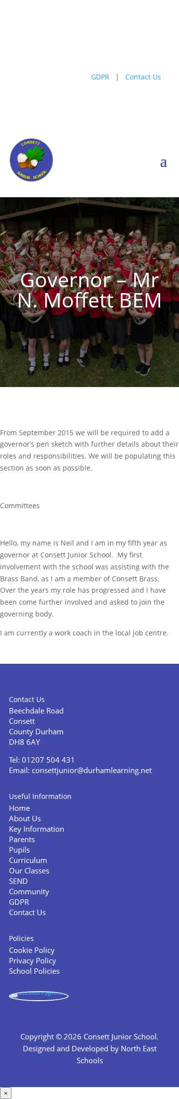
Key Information (36, 829)
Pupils (19, 850)
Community (29, 891)
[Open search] (61, 48)
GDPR (100, 76)
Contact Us (143, 76)
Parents (22, 839)
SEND (18, 881)
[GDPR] (104, 48)
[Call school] (75, 48)
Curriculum (28, 860)
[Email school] (90, 48)
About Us (25, 818)
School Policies (34, 971)
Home (19, 808)
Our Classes (29, 870)
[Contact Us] (118, 48)
